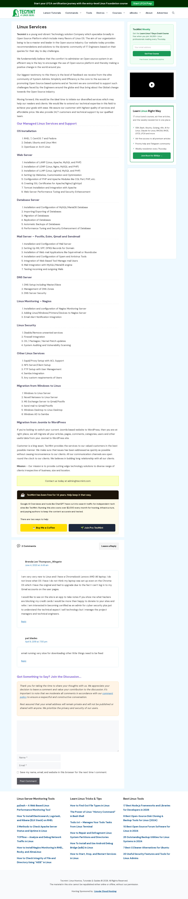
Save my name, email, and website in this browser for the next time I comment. (63, 772)
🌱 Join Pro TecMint (92, 527)
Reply (23, 621)
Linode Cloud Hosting (105, 891)
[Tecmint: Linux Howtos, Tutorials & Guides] (23, 12)
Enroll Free (139, 3)
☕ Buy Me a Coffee (44, 527)
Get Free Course (152, 54)
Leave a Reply (108, 546)
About (149, 12)
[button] (173, 13)
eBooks (134, 12)
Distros (100, 12)
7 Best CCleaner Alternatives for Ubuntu (146, 847)
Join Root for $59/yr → (152, 155)
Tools (89, 12)
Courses (117, 12)
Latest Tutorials (52, 12)
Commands (71, 12)
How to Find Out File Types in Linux (90, 805)
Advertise (162, 12)
